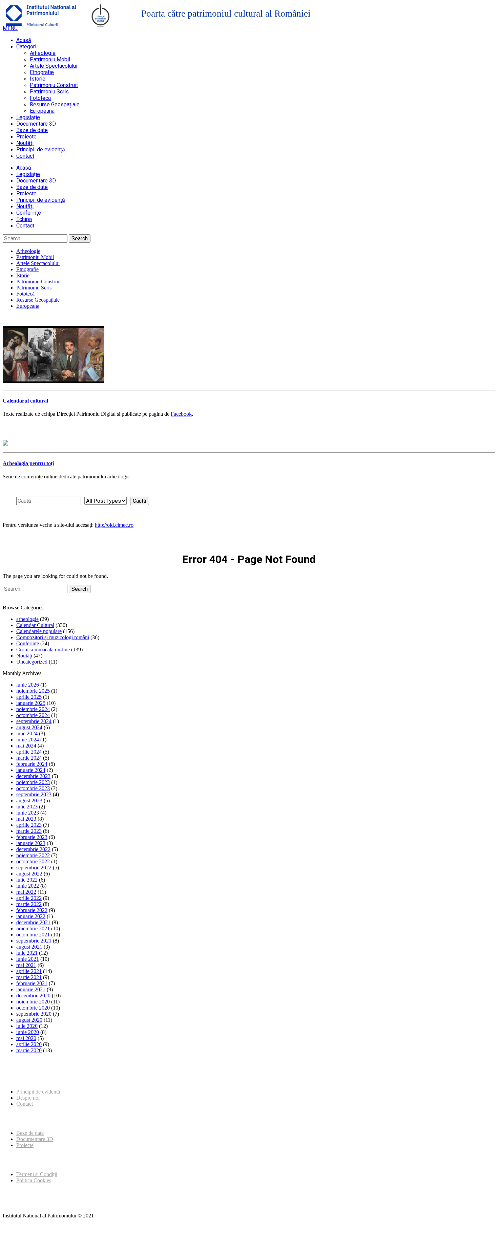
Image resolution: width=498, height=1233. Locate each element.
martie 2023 (29, 831)
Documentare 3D (36, 124)
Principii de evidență (40, 149)
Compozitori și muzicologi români (52, 637)
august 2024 (29, 727)
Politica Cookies (33, 1180)
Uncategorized (31, 662)
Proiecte (26, 136)
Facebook (181, 414)
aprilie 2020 (29, 1044)
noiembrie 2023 (33, 782)
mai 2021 (26, 965)
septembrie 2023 (33, 794)
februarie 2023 (31, 837)
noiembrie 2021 (33, 928)
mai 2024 (26, 746)
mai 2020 (26, 1038)
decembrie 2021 (33, 922)
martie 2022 (29, 904)
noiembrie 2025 (33, 691)
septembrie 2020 (33, 1014)
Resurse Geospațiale (55, 104)
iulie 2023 (27, 806)
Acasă (23, 40)
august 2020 (29, 1020)
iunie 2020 (27, 1032)
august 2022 (29, 874)
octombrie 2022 (33, 861)
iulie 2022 (27, 880)
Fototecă (25, 294)
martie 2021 (29, 977)
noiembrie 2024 (33, 709)
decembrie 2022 (33, 849)
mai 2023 (26, 819)
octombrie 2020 (33, 1008)
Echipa (24, 219)
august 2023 (29, 800)
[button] (10, 28)
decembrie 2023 (33, 776)
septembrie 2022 (33, 867)
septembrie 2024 (33, 721)
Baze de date (32, 130)
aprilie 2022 (29, 898)
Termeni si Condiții (36, 1174)
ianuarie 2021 (30, 989)
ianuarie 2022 (30, 916)
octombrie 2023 (33, 788)
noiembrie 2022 (33, 855)
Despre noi (28, 1098)
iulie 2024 (27, 733)
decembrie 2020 (33, 995)
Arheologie (43, 53)
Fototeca (40, 98)
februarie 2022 (31, 910)
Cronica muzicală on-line (43, 649)
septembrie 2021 (33, 941)
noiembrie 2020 (33, 1001)
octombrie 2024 (33, 715)
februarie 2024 (31, 764)
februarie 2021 (31, 983)
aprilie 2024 (29, 752)
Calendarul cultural (25, 401)
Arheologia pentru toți (28, 463)
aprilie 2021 (29, 971)
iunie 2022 (27, 886)
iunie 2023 (27, 813)
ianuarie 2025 (30, 703)
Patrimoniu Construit (54, 85)
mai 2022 (26, 892)
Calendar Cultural (35, 625)
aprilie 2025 (29, 697)
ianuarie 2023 (30, 843)
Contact (25, 156)
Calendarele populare (39, 631)
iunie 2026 (27, 685)
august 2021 (29, 947)
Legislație (28, 117)
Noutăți (25, 143)
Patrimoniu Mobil (50, 59)
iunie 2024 (27, 739)
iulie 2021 (27, 953)
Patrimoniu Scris (49, 91)
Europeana (42, 111)
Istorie (37, 78)
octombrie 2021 (33, 934)
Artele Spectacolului (53, 66)
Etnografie (42, 72)
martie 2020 (29, 1050)
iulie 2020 (27, 1026)
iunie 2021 (27, 959)
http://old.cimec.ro (114, 525)
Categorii (27, 46)
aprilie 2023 (29, 825)
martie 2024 (29, 758)
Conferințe (28, 213)
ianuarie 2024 (30, 770)
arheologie (27, 619)
